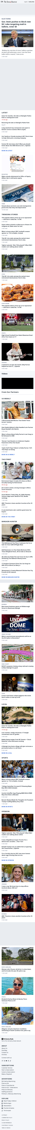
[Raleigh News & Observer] (10, 2)
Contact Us (5, 1052)
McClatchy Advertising (8, 1081)
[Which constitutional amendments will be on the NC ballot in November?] (17, 623)
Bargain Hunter (9, 521)
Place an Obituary (7, 1089)
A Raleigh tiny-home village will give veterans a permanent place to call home (17, 747)
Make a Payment (7, 1074)
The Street (6, 459)
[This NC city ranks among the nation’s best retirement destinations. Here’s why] (17, 263)
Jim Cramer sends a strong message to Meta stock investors (16, 488)
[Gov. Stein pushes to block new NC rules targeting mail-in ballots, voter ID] (17, 38)
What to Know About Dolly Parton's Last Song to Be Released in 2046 (17, 435)
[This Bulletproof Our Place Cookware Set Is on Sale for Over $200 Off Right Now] (17, 532)
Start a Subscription (8, 1070)
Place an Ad (5, 1083)
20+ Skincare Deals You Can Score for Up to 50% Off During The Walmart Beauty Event (17, 557)
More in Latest (7, 150)
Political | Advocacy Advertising (11, 1093)
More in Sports (7, 806)
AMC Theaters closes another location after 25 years (17, 504)
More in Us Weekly (8, 454)
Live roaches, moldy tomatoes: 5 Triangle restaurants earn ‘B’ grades (15, 733)
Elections (6, 19)
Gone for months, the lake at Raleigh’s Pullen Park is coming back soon (16, 116)
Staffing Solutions (7, 1091)
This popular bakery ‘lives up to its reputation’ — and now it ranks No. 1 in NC (17, 218)
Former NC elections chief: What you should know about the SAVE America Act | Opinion (16, 145)
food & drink (5, 303)
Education (5, 174)
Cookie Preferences (7, 1122)
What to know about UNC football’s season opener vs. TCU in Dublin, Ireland (16, 232)
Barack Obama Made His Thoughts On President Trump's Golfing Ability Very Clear (17, 800)
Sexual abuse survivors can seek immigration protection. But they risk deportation (16, 206)
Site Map (4, 1050)
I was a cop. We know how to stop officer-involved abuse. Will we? (15, 887)
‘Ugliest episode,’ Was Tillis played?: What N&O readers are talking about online (17, 246)
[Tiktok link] (10, 1060)
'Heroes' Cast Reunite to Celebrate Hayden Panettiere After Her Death (16, 442)
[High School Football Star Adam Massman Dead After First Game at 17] (17, 322)
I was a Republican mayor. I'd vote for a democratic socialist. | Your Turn (14, 840)
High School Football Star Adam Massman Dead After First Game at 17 (17, 336)
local (3, 274)
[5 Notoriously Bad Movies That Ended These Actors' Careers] (17, 410)
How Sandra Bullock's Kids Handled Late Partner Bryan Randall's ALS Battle (17, 428)
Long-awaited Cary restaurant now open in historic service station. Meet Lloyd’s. (16, 128)
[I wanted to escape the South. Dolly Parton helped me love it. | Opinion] (17, 352)
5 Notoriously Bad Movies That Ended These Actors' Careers (16, 421)
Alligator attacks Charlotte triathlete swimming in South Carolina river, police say (16, 1029)
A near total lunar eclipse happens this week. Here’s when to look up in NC (16, 696)
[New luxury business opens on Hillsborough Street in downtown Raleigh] (17, 593)
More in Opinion (8, 860)
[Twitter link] (4, 1060)
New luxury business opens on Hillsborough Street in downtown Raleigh (16, 607)
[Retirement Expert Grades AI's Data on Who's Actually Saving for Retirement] (17, 470)
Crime (3, 203)
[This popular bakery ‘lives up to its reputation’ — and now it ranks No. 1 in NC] (17, 293)
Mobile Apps (7, 1103)
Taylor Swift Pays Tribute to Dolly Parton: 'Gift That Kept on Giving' (17, 448)
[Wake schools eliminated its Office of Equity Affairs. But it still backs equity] (17, 163)
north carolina (6, 967)
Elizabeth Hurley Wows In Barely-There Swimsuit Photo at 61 (14, 1000)
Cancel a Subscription (8, 1072)
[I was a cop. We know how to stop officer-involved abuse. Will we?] (17, 873)
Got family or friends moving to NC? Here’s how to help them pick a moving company (17, 137)
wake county (5, 664)
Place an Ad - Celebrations (10, 1087)
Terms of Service (6, 1127)
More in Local (7, 753)
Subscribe (31, 1)
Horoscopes (7, 1110)
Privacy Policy (5, 1120)
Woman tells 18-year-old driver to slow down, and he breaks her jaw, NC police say (16, 970)
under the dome (6, 634)
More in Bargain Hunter (10, 577)
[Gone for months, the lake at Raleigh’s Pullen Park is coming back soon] (17, 715)
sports (4, 333)
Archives (4, 1054)
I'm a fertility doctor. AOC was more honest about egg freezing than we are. (16, 854)
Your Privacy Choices (7, 1125)
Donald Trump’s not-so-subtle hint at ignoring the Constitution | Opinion (17, 847)
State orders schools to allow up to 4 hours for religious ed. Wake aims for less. (17, 225)
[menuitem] (2, 2)
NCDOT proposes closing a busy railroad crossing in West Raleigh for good (17, 667)
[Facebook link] (2, 1060)
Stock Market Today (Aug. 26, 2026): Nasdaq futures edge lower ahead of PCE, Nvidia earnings (16, 496)
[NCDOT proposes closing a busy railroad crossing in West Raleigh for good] (17, 653)
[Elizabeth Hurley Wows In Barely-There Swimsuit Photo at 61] (17, 986)
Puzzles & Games (9, 1108)
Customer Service (7, 1067)
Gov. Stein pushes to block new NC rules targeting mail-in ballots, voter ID (16, 24)
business (4, 604)
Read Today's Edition (10, 1101)
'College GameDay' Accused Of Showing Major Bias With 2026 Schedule (17, 787)
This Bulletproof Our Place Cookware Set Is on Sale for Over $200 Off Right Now (17, 544)
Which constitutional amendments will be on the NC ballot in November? (16, 637)
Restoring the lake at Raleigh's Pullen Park (15, 123)
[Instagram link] (8, 1060)
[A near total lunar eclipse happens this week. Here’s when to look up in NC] (17, 682)
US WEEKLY (6, 399)
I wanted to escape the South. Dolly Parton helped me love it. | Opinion (16, 365)
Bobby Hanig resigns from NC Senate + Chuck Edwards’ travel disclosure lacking (16, 740)
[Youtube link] (6, 1060)
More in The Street (8, 516)
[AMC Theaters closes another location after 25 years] (17, 903)
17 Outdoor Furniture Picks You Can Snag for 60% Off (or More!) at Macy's (16, 564)
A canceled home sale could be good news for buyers (16, 511)
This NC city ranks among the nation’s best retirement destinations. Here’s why (16, 239)
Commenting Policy (7, 1117)
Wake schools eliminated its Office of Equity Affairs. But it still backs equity (16, 177)
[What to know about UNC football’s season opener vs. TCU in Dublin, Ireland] (17, 769)
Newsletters (7, 1106)
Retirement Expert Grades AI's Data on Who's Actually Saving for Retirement (16, 482)
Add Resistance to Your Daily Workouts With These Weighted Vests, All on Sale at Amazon (16, 550)
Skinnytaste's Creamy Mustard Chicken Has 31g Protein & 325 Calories (17, 571)
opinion (4, 362)
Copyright (4, 1115)
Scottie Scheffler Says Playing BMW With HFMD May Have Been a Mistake (17, 794)
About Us (4, 1048)
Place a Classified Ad (8, 1085)
